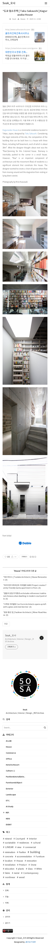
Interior (33, 839)
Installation (10, 865)
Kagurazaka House (10, 130)
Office (9, 759)
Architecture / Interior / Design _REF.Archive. (19, 640)
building (35, 852)
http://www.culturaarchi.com (17, 30)
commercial (30, 847)
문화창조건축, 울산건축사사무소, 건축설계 (17, 38)
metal (16, 873)
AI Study (9, 807)
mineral (8, 839)
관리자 (7, 917)
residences (24, 843)
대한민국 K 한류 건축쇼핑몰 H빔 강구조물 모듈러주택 (16, 52)
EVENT (9, 825)
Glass (30, 869)
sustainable (10, 843)
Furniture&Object (14, 783)
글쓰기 (7, 923)
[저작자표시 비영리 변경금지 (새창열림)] (32, 557)
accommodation (24, 857)
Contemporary (30, 873)
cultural (36, 843)
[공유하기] (12, 557)
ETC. (8, 801)
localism (8, 861)
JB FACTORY (30, 942)
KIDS (8, 819)
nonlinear (10, 877)
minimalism (10, 852)
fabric (7, 873)
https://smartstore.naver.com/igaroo (21, 48)
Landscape (11, 795)
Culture (9, 771)
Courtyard (20, 839)
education (9, 869)
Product (23, 865)
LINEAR (9, 847)
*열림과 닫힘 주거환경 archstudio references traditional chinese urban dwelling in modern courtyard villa (25, 596)
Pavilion (22, 852)
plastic (21, 869)
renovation (32, 861)
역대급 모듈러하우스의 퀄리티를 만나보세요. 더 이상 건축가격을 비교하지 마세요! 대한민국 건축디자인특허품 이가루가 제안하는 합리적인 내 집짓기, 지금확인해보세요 (17, 57)
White (39, 869)
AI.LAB (9, 741)
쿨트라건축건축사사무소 (17, 33)
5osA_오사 (10, 635)
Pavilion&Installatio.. (15, 777)
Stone (33, 865)
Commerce (11, 753)
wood (22, 877)
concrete (9, 857)
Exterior (9, 789)
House (23, 19)
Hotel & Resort (12, 765)
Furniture (40, 857)
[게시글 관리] (15, 557)
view (19, 847)
